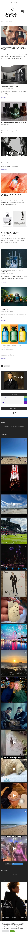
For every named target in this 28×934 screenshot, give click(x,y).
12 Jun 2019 (3, 311)
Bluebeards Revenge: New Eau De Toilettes (12, 270)
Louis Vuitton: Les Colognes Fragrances (11, 346)
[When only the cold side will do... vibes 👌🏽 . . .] (14, 769)
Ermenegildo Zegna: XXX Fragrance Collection (13, 123)
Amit (7, 51)
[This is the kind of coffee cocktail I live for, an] (14, 795)
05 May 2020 (3, 273)
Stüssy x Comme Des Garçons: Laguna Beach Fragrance (11, 233)
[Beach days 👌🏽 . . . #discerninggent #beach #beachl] (14, 504)
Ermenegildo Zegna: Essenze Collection (11, 308)
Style (3, 402)
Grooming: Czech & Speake (10, 86)
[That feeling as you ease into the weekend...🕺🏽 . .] (14, 848)
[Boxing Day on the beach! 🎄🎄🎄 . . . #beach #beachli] (14, 663)
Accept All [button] (13, 930)
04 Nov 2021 (3, 126)
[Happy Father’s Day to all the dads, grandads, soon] (14, 610)
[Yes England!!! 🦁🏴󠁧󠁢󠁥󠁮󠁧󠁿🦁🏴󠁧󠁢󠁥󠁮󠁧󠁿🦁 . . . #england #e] (14, 478)
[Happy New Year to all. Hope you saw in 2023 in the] (14, 637)
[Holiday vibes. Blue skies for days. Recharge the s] (14, 451)
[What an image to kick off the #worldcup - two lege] (14, 716)
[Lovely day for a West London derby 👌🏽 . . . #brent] (14, 531)
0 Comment (11, 51)
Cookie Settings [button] (5, 930)
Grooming (6, 21)
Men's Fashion (4, 399)
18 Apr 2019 (3, 349)
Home (2, 21)
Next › (8, 366)
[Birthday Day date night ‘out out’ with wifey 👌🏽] (14, 690)
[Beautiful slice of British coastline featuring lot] (14, 822)
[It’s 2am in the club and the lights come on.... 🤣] (14, 742)
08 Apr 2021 (3, 197)
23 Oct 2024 (3, 88)
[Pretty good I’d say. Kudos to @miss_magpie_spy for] (14, 584)
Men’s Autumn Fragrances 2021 (11, 158)
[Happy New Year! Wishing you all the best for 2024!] (14, 557)
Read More (4, 61)
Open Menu (22, 11)
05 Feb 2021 (3, 235)
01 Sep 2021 (3, 160)
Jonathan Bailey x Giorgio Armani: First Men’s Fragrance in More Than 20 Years (13, 48)
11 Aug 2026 (3, 51)
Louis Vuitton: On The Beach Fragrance (11, 195)
